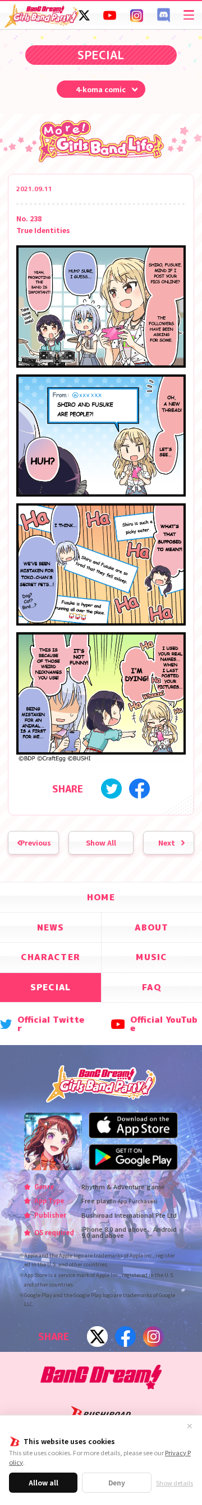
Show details (174, 1483)
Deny (116, 1482)
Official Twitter (50, 1024)
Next (166, 842)
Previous (35, 842)
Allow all (43, 1482)
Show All (101, 842)
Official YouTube (164, 1024)
